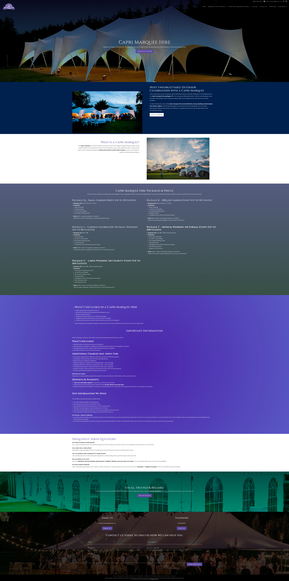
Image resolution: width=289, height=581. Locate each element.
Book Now (272, 6)
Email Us (107, 528)
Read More (281, 6)
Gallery (254, 6)
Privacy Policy (166, 576)
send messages (194, 564)
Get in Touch (144, 495)
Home (204, 6)
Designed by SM (154, 579)
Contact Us (263, 6)
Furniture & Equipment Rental (238, 6)
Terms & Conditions (156, 576)
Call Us (181, 528)
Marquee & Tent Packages (216, 6)
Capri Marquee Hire (144, 42)
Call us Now (156, 115)
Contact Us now (144, 51)
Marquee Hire (120, 576)
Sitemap (173, 576)
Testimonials (140, 576)
